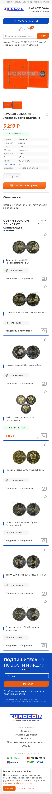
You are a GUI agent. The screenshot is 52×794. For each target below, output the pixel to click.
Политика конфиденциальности (26, 742)
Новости (9, 2)
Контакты (44, 2)
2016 (24, 42)
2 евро (16, 42)
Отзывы (18, 2)
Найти (43, 36)
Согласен (9, 788)
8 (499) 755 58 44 (38, 8)
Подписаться (26, 684)
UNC (31, 42)
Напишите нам (40, 11)
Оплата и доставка (31, 2)
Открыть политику (26, 788)
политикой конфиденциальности (33, 701)
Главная (7, 42)
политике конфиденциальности (19, 783)
